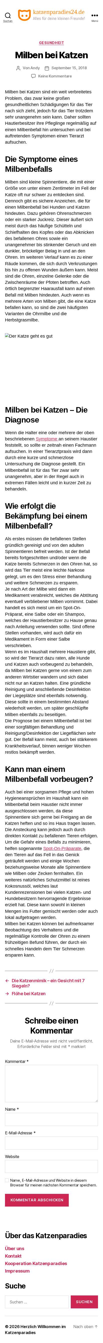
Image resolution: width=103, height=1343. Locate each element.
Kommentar (17, 1061)
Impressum (17, 1271)
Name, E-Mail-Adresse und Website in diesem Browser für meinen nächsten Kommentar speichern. (53, 1182)
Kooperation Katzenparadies (36, 1263)
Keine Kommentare (55, 76)
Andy (35, 67)
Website (12, 1157)
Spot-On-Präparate (62, 848)
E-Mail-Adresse (20, 1133)
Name (12, 1109)
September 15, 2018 (69, 67)
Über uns (14, 1248)
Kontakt (13, 1256)
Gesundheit (51, 43)
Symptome (47, 438)
